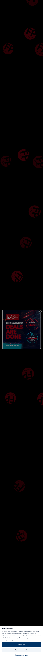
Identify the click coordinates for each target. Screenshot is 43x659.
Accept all (21, 645)
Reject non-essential (21, 650)
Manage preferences (21, 655)
